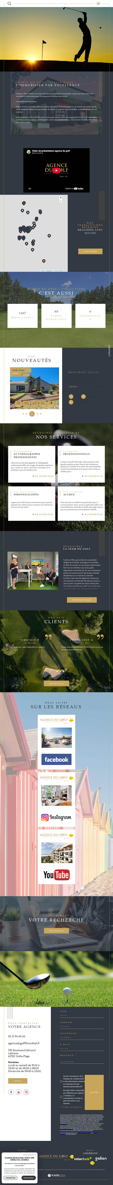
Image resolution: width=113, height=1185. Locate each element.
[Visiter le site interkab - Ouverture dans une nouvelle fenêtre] (83, 1158)
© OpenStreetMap (58, 271)
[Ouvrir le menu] (98, 3)
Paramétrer (10, 1178)
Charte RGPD (86, 1169)
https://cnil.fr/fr (63, 1124)
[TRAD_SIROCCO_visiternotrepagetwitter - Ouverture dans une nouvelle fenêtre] (19, 1092)
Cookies (102, 1169)
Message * (68, 1055)
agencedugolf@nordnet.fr (24, 1043)
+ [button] (61, 197)
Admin (74, 1169)
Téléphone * (70, 1033)
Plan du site (57, 1169)
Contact (109, 351)
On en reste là (28, 1155)
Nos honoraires (48, 1169)
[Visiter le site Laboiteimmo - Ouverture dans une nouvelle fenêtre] (56, 1178)
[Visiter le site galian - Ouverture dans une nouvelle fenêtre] (100, 1159)
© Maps (49, 271)
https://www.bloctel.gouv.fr (66, 1129)
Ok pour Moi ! (28, 1178)
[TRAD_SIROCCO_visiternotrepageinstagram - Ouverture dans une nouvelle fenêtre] (26, 1092)
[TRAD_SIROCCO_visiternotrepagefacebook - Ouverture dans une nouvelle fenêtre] (11, 1092)
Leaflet (42, 271)
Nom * (65, 1011)
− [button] (61, 201)
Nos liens (79, 1169)
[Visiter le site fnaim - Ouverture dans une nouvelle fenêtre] (92, 1163)
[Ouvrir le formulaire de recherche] (9, 3)
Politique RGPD (95, 1169)
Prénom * (67, 1022)
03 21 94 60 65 (16, 1036)
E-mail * (66, 1044)
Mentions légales (67, 1169)
